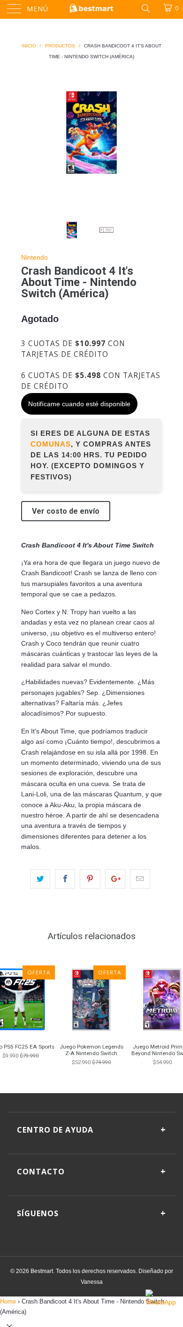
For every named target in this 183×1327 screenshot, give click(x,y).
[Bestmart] (91, 9)
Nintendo (34, 257)
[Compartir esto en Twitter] (40, 879)
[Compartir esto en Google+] (115, 879)
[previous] (30, 132)
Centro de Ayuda (91, 1129)
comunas (50, 444)
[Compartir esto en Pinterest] (90, 879)
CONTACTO (91, 1171)
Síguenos (91, 1213)
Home (8, 1301)
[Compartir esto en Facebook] (65, 879)
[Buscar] (145, 8)
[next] (153, 132)
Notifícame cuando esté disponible (79, 404)
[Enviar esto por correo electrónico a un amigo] (140, 879)
